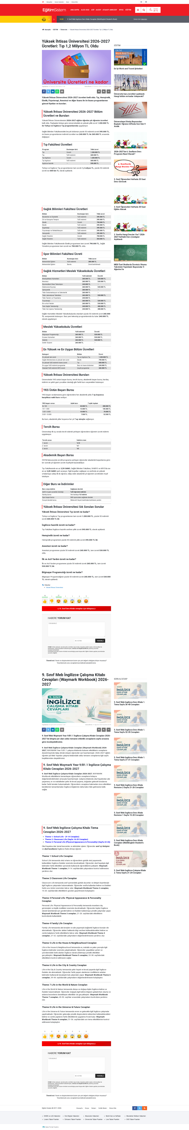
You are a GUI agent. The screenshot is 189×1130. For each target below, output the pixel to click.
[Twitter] (48, 91)
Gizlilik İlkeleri (102, 1108)
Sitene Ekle (74, 2)
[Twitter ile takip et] (139, 1108)
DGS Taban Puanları (133, 1119)
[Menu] (138, 10)
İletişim (93, 1108)
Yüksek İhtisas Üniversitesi (54, 587)
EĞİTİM (128, 10)
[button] (99, 91)
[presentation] (49, 19)
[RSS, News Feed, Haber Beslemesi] (144, 1108)
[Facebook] (44, 91)
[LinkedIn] (53, 91)
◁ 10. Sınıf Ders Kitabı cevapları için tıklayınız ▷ (76, 609)
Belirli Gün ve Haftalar (113, 1116)
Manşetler (49, 2)
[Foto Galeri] (146, 2)
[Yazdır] (62, 91)
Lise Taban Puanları (112, 1119)
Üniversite (64, 29)
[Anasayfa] (43, 2)
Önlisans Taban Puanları (73, 1119)
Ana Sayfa (74, 10)
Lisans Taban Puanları (51, 1119)
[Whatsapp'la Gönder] (57, 91)
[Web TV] (141, 2)
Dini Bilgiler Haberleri (72, 1116)
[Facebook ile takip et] (134, 1108)
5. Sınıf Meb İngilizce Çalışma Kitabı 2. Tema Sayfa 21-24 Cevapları (90, 19)
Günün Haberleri (59, 2)
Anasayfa (47, 29)
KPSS (121, 10)
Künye (87, 1108)
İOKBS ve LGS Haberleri (52, 1116)
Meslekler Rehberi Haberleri (136, 1116)
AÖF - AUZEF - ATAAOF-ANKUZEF (104, 10)
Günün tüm (140, 19)
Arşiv (67, 2)
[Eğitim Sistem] (54, 10)
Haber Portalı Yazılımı (52, 1127)
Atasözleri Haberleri (92, 1116)
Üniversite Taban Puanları (93, 1119)
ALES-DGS (85, 10)
